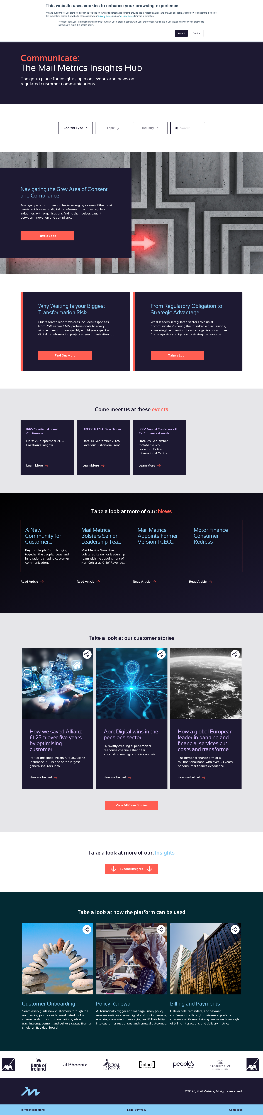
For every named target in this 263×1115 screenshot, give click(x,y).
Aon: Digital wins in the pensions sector (131, 734)
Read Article (30, 581)
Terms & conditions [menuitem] (33, 1109)
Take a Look (47, 236)
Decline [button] (196, 33)
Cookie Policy (127, 16)
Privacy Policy (105, 16)
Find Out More (65, 355)
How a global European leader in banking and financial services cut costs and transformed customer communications (205, 740)
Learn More (34, 465)
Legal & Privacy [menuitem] (136, 1109)
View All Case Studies (132, 805)
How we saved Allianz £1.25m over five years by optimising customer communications (56, 740)
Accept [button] (181, 33)
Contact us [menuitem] (235, 1109)
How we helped (41, 777)
